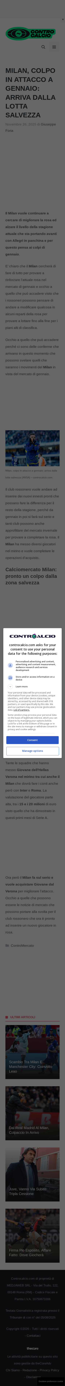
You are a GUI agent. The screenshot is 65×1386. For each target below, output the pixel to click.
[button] (32, 686)
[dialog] (32, 693)
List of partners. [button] (22, 709)
